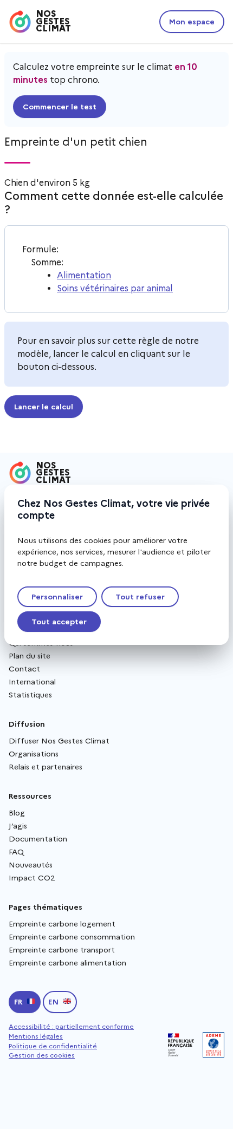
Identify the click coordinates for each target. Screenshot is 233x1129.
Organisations (34, 754)
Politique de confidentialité (53, 1046)
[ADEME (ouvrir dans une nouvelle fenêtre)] (213, 1045)
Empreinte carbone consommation (72, 937)
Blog (17, 813)
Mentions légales (36, 1036)
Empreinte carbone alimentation (67, 963)
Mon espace (192, 22)
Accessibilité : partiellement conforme (71, 1026)
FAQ (16, 852)
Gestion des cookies (42, 1055)
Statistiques (30, 695)
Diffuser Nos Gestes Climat (59, 741)
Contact (24, 669)
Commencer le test (59, 107)
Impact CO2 (32, 878)
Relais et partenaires (45, 767)
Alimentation (84, 275)
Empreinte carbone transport (62, 950)
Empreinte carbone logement (62, 924)
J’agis (18, 826)
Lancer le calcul (43, 407)
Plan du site (29, 656)
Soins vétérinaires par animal (115, 288)
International (32, 682)
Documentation (38, 839)
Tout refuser (140, 597)
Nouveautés (31, 865)
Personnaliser (57, 597)
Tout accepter (59, 622)
